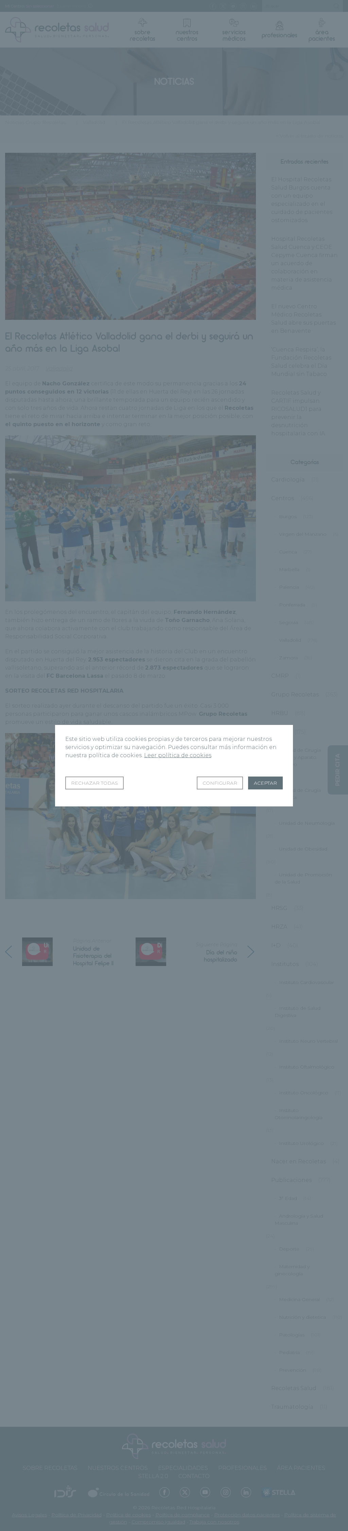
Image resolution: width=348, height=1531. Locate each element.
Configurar (220, 783)
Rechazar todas (94, 783)
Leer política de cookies (177, 755)
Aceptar (265, 783)
